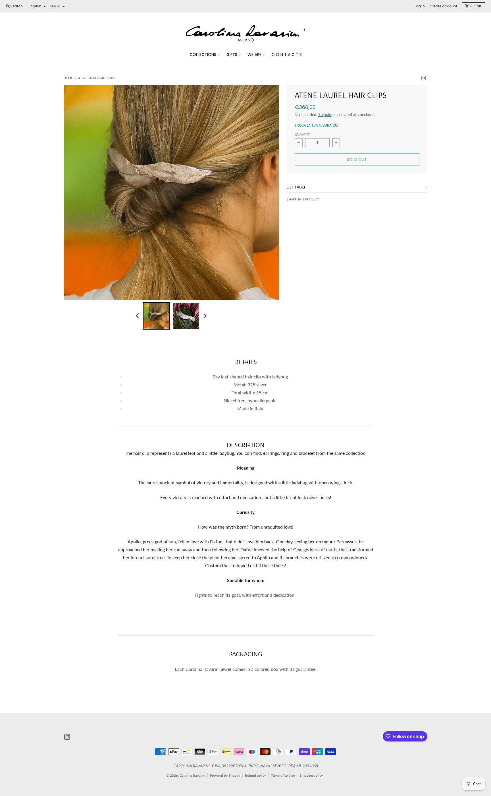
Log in (420, 6)
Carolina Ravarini (192, 775)
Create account (443, 6)
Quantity (302, 134)
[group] (156, 316)
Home (68, 78)
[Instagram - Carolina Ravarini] (423, 78)
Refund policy (255, 775)
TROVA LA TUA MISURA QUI (316, 125)
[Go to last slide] (138, 316)
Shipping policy (311, 775)
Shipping (325, 114)
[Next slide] (205, 316)
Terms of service (283, 775)
